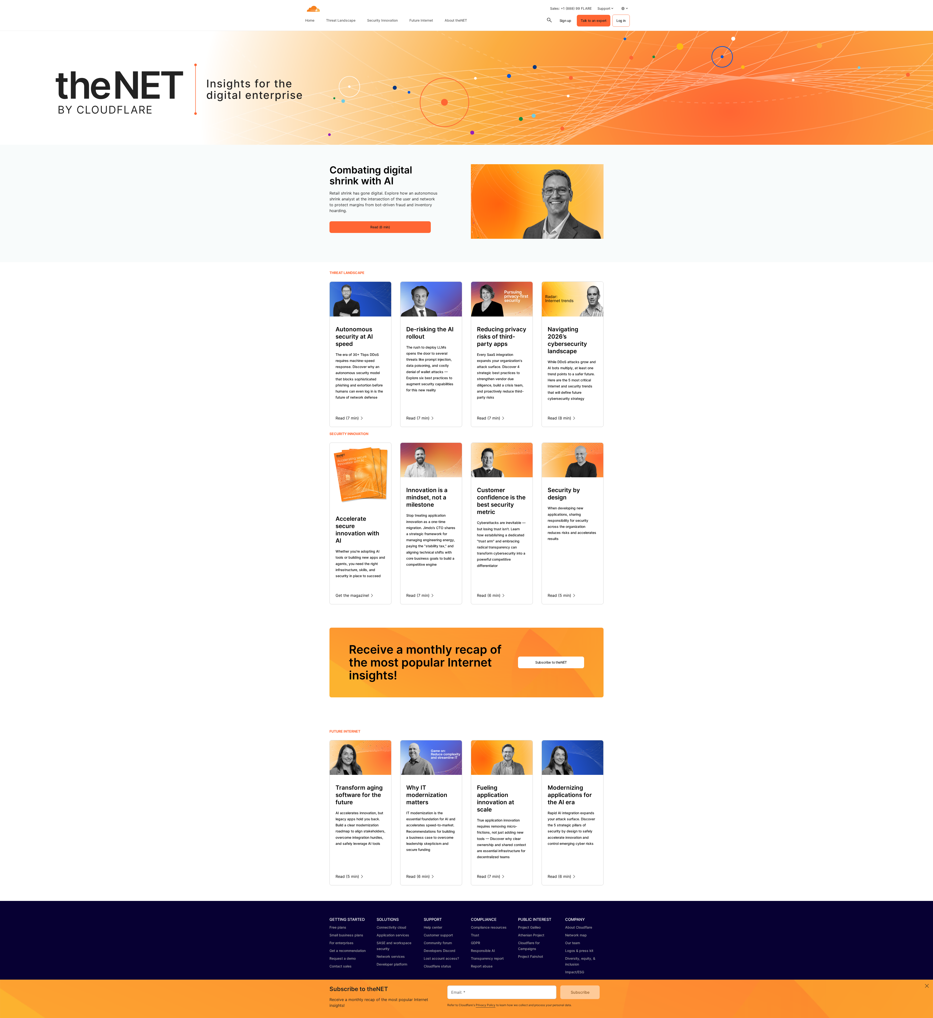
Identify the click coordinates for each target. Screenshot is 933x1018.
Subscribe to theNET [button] (551, 662)
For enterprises (341, 943)
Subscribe (580, 992)
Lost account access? (441, 958)
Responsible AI (483, 951)
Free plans (337, 927)
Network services (391, 956)
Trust (475, 935)
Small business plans (346, 935)
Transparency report (487, 958)
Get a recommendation (347, 951)
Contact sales (340, 966)
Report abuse (481, 966)
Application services (393, 935)
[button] (605, 8)
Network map (576, 935)
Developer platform (392, 964)
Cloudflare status (437, 966)
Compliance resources (489, 927)
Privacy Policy (485, 1005)
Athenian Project (531, 935)
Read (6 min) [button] (380, 227)
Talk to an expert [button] (593, 20)
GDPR (475, 943)
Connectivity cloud (391, 927)
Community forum (438, 943)
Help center (433, 927)
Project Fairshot (530, 956)
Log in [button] (621, 20)
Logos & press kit (579, 951)
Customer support (438, 935)
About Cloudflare (578, 927)
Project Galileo (529, 927)
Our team (572, 943)
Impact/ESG (574, 972)
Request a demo (342, 958)
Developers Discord (439, 951)
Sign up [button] (565, 20)
